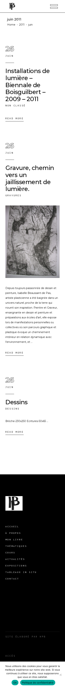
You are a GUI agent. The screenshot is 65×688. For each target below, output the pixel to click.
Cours (10, 552)
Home (11, 24)
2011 (22, 24)
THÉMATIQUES (16, 546)
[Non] (60, 675)
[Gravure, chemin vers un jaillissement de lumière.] (32, 241)
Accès (10, 655)
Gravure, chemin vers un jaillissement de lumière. (29, 178)
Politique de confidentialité (37, 682)
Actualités (15, 559)
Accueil (12, 526)
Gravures (13, 195)
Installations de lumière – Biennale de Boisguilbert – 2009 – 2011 (27, 85)
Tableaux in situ (21, 572)
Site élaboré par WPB (25, 636)
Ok (15, 682)
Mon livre (14, 539)
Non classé (15, 105)
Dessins (16, 402)
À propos (13, 533)
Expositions (16, 565)
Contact (12, 578)
